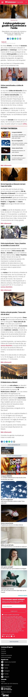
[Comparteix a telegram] (18, 39)
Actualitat (4, 448)
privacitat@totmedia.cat (6, 630)
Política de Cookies (6, 657)
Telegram (6, 677)
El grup (3, 681)
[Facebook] (5, 636)
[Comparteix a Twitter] (10, 39)
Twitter (6, 668)
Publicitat (3, 653)
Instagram (7, 671)
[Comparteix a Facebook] (8, 39)
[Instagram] (9, 636)
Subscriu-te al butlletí (10, 662)
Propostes (14, 20)
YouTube (6, 674)
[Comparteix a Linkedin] (13, 39)
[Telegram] (14, 636)
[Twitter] (7, 636)
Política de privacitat (6, 655)
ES (26, 2)
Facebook (6, 665)
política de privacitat (14, 614)
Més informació (6, 165)
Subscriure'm (14, 611)
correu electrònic (6, 287)
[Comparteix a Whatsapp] (15, 39)
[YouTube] (11, 636)
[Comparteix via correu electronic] (20, 39)
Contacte (3, 651)
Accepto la (11, 614)
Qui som (3, 649)
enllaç (25, 124)
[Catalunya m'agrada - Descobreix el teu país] (14, 2)
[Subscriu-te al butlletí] (3, 636)
